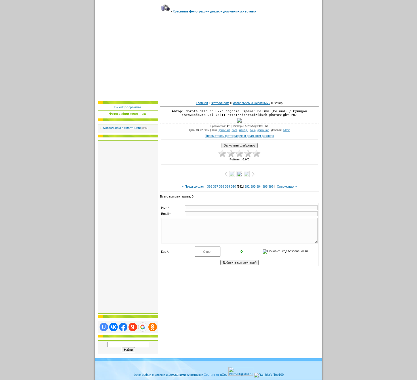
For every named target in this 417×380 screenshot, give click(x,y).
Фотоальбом (220, 103)
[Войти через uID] (104, 327)
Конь (253, 130)
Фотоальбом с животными (122, 128)
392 (247, 186)
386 (209, 186)
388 (221, 186)
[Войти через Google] (142, 327)
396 (270, 186)
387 (215, 186)
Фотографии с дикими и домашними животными (168, 374)
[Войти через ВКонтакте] (113, 327)
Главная (202, 103)
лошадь (243, 130)
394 (259, 186)
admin (286, 130)
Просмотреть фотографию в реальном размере (239, 135)
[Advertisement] (208, 55)
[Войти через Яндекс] (133, 327)
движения (224, 130)
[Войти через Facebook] (123, 327)
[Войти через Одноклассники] (152, 327)
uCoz (224, 374)
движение (263, 130)
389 (227, 186)
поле (234, 130)
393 (253, 186)
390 (233, 186)
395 (265, 186)
